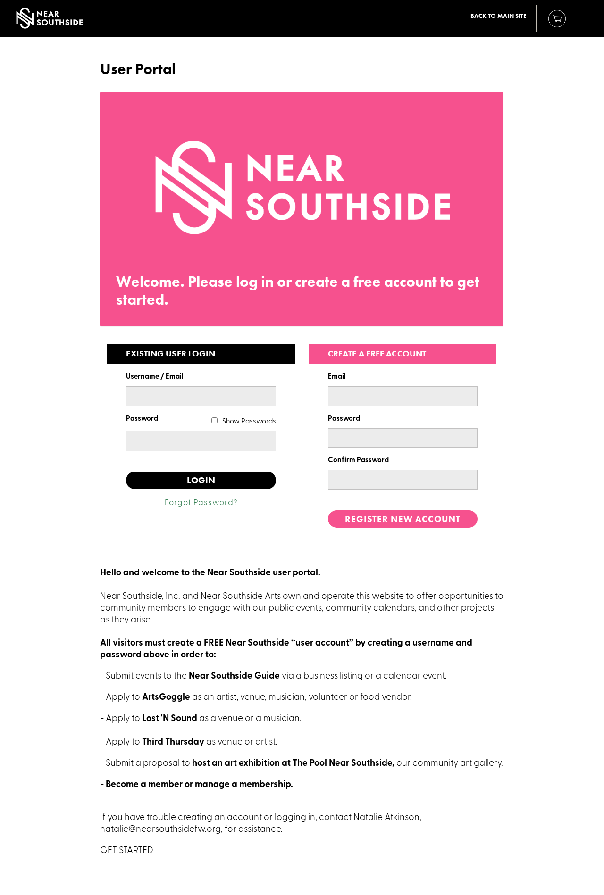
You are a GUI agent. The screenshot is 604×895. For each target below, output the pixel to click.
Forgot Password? (201, 503)
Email (337, 377)
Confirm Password (358, 460)
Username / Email (155, 377)
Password (142, 419)
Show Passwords (249, 421)
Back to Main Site (498, 16)
